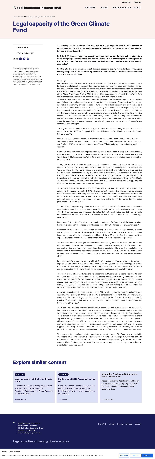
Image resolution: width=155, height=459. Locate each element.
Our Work (90, 7)
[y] (115, 2)
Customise (123, 455)
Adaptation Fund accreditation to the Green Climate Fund (119, 375)
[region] (77, 454)
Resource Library (122, 7)
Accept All (147, 455)
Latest (137, 7)
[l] (111, 2)
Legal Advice (22, 47)
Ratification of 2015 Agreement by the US (76, 380)
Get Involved (126, 2)
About (104, 7)
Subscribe (137, 2)
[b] (107, 2)
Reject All (135, 455)
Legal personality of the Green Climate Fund (33, 380)
